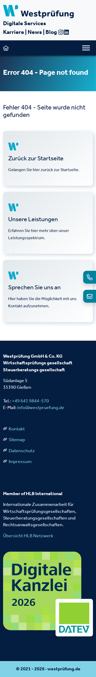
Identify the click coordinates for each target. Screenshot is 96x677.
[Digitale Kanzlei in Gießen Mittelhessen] (48, 593)
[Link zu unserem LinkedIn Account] (66, 32)
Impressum (19, 461)
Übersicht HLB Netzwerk (28, 536)
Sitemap (16, 439)
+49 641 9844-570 (30, 401)
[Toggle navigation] (86, 47)
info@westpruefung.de (40, 407)
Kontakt (16, 429)
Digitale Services (24, 23)
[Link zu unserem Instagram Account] (60, 32)
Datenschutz (21, 450)
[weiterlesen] (48, 158)
